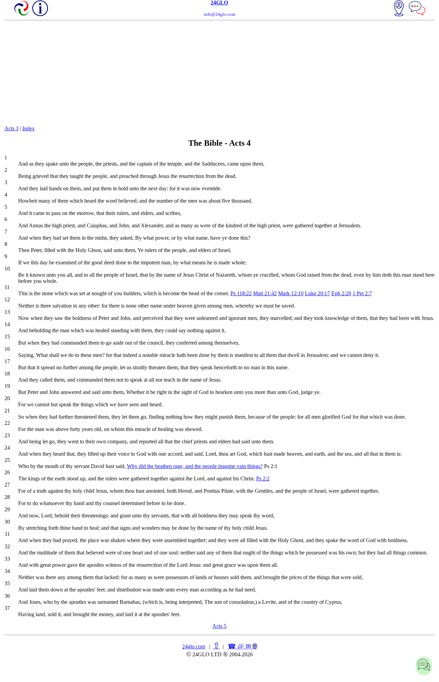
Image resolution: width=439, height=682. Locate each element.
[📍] (399, 9)
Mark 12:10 (291, 293)
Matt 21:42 (265, 293)
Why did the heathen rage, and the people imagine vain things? (195, 466)
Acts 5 (219, 626)
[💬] (417, 9)
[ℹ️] (40, 8)
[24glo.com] (22, 9)
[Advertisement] (219, 72)
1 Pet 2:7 (362, 293)
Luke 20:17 (317, 293)
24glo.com (193, 646)
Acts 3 (11, 128)
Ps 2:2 (263, 478)
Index (28, 128)
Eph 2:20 (341, 293)
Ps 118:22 (241, 293)
